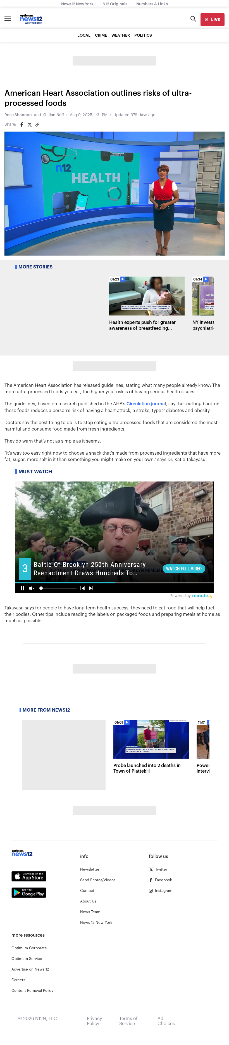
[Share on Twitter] (29, 124)
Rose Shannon (18, 115)
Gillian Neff (53, 115)
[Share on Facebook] (22, 124)
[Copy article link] (37, 124)
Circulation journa (146, 404)
